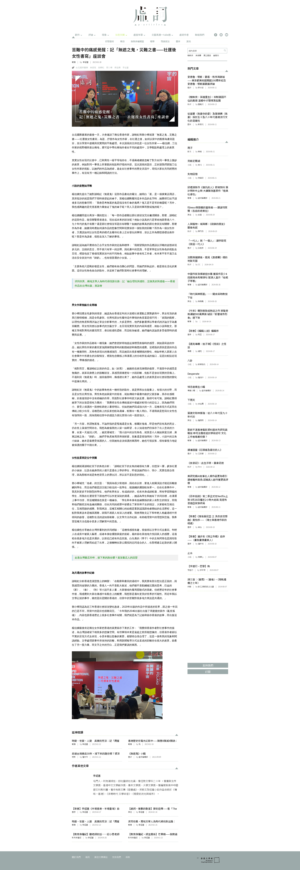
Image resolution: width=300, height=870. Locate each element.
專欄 (189, 351)
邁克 (200, 351)
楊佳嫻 (117, 67)
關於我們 (76, 857)
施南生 (216, 55)
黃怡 (200, 527)
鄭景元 (201, 124)
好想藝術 (109, 41)
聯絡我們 (199, 34)
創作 (77, 34)
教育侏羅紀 (76, 837)
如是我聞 (120, 34)
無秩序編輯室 (137, 41)
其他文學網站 (101, 857)
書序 (178, 41)
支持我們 (116, 857)
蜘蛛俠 (190, 55)
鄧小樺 (109, 67)
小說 (189, 164)
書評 (130, 756)
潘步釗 (201, 543)
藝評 (189, 87)
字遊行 (190, 570)
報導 (152, 41)
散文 (189, 151)
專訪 (122, 41)
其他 (188, 41)
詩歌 (189, 586)
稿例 (87, 857)
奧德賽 (198, 55)
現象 (104, 34)
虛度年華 (138, 34)
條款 (128, 857)
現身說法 (165, 41)
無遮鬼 (93, 67)
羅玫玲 (85, 756)
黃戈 (200, 164)
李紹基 (85, 62)
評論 (90, 34)
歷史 (189, 124)
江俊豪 (201, 453)
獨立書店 (207, 55)
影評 (189, 104)
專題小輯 (191, 390)
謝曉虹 (101, 67)
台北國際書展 (82, 67)
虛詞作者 (184, 34)
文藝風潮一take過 (161, 34)
